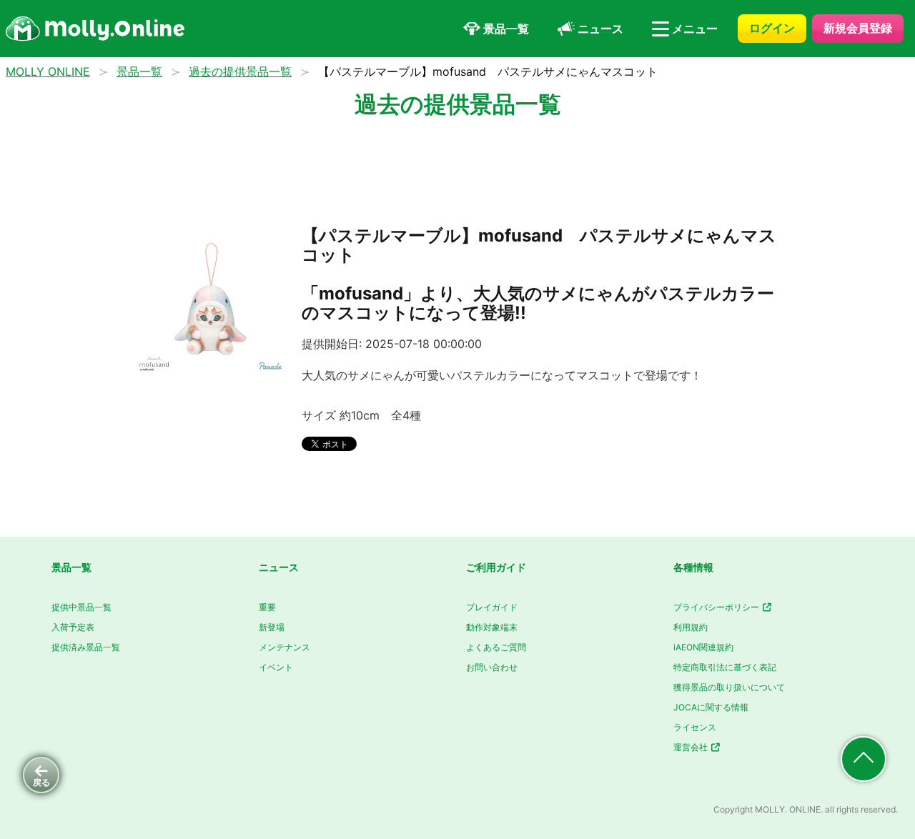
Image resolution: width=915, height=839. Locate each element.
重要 (267, 607)
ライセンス (694, 727)
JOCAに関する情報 (710, 707)
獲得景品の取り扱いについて (729, 687)
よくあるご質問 (496, 647)
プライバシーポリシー (717, 607)
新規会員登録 (858, 28)
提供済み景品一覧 (85, 647)
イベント (276, 667)
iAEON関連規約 (703, 647)
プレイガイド (492, 607)
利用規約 (690, 627)
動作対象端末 (492, 627)
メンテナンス (284, 647)
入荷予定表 (72, 627)
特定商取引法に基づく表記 (724, 667)
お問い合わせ (492, 667)
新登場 (272, 627)
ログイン (772, 28)
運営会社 (691, 747)
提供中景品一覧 (81, 607)
